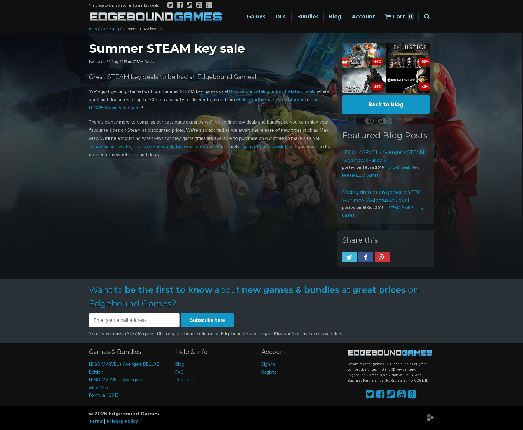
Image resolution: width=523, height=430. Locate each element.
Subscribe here (207, 320)
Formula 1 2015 (104, 395)
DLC (281, 17)
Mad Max (99, 388)
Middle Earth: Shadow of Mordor (270, 100)
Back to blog (385, 105)
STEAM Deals (399, 167)
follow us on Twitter (110, 147)
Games (256, 17)
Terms (96, 421)
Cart (402, 17)
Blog (335, 17)
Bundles (308, 17)
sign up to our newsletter (267, 147)
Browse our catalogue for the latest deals (272, 92)
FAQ (179, 372)
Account (363, 17)
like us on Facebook (153, 147)
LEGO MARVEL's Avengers (115, 380)
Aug (115, 29)
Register (270, 372)
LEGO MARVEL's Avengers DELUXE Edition (124, 368)
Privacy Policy (122, 421)
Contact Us (187, 380)
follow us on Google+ (198, 147)
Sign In (268, 365)
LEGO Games (367, 175)
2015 (104, 29)
